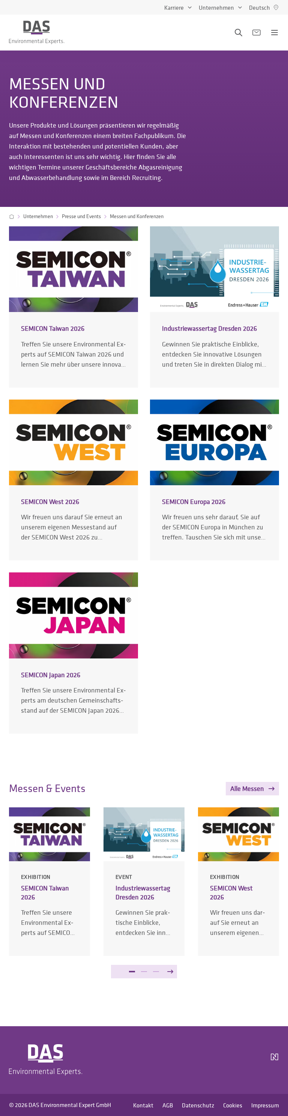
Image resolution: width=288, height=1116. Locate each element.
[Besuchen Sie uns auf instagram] (196, 1059)
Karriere (174, 7)
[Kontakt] (256, 32)
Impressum (265, 1105)
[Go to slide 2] (144, 971)
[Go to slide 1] (132, 971)
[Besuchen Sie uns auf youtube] (232, 1059)
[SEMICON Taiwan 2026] (73, 306)
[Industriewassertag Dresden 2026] (214, 306)
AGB (167, 1105)
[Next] (170, 971)
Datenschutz (198, 1105)
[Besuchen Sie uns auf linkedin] (214, 1059)
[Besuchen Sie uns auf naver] (274, 1059)
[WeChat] (253, 1059)
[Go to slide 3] (156, 971)
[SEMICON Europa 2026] (214, 480)
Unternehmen (216, 7)
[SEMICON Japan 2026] (73, 652)
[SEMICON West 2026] (73, 480)
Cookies (232, 1105)
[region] (144, 904)
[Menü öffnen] (274, 32)
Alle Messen (247, 788)
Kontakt (143, 1105)
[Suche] (238, 32)
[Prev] (117, 971)
